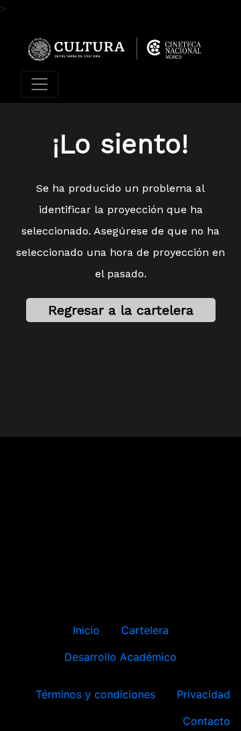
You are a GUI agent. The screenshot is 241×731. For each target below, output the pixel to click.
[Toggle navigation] (39, 84)
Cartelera (145, 630)
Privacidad (203, 694)
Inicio (86, 630)
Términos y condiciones (95, 694)
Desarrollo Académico (120, 657)
